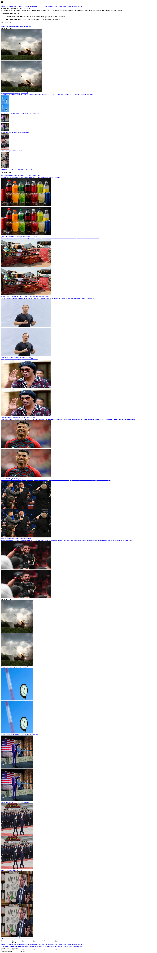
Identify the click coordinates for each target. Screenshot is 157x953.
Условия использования (35, 946)
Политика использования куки (74, 946)
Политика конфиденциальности (53, 946)
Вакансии (25, 946)
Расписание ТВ (5, 946)
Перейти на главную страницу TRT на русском (16, 26)
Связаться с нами (16, 946)
